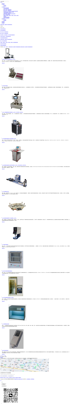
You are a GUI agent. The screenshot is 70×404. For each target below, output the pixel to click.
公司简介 (3, 4)
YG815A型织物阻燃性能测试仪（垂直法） (8, 297)
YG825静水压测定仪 (5, 85)
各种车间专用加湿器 (6, 17)
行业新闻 (5, 20)
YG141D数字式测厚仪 (5, 244)
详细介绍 (3, 89)
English (1, 2)
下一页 (5, 355)
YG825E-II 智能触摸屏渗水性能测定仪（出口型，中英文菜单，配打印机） (12, 112)
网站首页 (3, 3)
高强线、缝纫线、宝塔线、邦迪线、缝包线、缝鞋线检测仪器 (9, 42)
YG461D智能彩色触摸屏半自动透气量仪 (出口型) (9, 138)
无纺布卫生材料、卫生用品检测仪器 (5, 36)
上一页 (1, 355)
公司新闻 (5, 19)
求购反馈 (3, 22)
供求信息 (3, 21)
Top (0, 380)
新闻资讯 (10, 377)
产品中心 (7, 377)
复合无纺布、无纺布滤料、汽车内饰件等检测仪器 (11, 11)
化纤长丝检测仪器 (6, 8)
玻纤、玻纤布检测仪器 (7, 14)
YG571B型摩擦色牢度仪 (5, 191)
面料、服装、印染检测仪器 (7, 10)
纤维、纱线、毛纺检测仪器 (7, 9)
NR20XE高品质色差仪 (5, 350)
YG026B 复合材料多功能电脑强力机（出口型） (9, 59)
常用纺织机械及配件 (3, 45)
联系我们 (1, 357)
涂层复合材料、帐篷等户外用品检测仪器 (9, 13)
